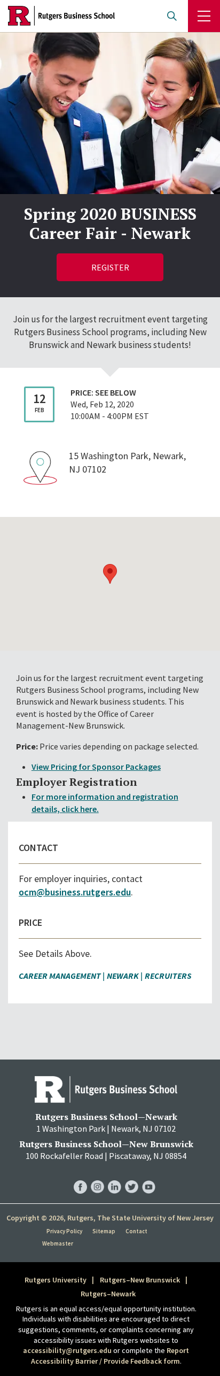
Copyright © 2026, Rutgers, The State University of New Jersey (110, 1218)
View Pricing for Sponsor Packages (96, 766)
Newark (123, 975)
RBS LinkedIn (114, 1175)
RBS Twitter (131, 1175)
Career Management (60, 975)
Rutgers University (56, 1280)
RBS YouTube (148, 1175)
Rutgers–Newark (108, 1293)
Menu (204, 16)
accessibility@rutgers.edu (67, 1350)
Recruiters (168, 975)
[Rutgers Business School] (61, 16)
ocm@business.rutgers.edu (75, 892)
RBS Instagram (97, 1175)
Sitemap (103, 1231)
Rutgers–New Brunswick (140, 1280)
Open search (172, 16)
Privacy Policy (64, 1231)
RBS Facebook (80, 1175)
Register (110, 267)
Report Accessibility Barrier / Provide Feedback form (110, 1356)
